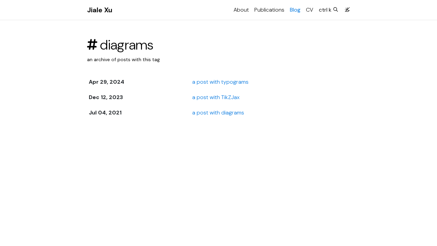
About (241, 9)
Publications (269, 9)
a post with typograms (220, 81)
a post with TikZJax (216, 97)
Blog (295, 9)
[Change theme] (345, 7)
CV (309, 9)
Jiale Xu (99, 9)
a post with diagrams (218, 112)
